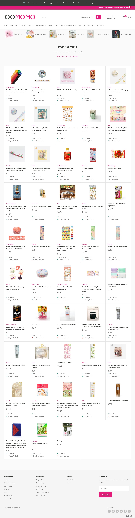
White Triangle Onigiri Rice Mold (66, 324)
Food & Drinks (99, 25)
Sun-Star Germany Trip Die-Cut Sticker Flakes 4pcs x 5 (41, 404)
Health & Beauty (9, 25)
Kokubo (84, 166)
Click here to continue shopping (67, 56)
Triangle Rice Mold (87, 168)
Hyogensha (35, 87)
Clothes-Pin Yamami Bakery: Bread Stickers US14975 (67, 129)
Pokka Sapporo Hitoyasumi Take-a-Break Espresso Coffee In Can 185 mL (16, 208)
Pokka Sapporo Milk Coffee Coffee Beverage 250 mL (92, 91)
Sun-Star (34, 401)
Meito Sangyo (112, 166)
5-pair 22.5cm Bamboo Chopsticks (118, 400)
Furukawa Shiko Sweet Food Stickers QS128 (65, 288)
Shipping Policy (41, 486)
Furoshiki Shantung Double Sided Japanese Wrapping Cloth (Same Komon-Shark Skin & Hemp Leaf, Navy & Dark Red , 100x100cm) (16, 444)
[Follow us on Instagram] (113, 511)
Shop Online (40, 480)
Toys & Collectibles (84, 25)
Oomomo (85, 125)
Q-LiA (33, 363)
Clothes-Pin (61, 125)
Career (6, 492)
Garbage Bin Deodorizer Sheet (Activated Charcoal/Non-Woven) (92, 325)
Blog (69, 483)
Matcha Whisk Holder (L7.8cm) (91, 128)
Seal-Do (84, 284)
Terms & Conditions (42, 492)
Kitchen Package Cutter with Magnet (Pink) (116, 204)
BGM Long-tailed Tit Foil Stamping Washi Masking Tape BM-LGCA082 (118, 91)
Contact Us (7, 498)
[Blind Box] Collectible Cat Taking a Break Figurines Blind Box (67, 207)
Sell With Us (8, 486)
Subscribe (105, 495)
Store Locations (9, 483)
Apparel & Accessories (67, 25)
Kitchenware (39, 25)
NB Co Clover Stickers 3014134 (91, 365)
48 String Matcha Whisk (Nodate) (41, 206)
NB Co (8, 284)
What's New (71, 480)
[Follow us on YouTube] (121, 511)
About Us (7, 480)
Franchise (7, 489)
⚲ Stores (126, 7)
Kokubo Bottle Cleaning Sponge (15, 365)
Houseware (51, 25)
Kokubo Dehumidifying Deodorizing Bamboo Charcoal (118, 328)
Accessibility (8, 495)
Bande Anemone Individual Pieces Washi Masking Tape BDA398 (16, 169)
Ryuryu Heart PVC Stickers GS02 (117, 246)
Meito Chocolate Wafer (114, 168)
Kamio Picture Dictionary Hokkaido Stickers (92, 207)
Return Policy (40, 489)
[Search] (98, 17)
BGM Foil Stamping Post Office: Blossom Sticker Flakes (41, 129)
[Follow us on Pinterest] (117, 511)
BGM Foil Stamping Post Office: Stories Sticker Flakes (41, 169)
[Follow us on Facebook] (109, 511)
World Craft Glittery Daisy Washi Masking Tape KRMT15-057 (15, 248)
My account (109, 18)
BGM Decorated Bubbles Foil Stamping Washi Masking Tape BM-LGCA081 (16, 130)
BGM (58, 87)
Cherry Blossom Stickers (64, 362)
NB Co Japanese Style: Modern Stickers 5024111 (91, 404)
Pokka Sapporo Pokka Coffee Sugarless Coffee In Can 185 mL (15, 328)
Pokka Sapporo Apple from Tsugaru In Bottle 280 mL (65, 169)
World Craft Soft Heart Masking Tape (41, 288)
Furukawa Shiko (62, 284)
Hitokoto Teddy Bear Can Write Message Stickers (15, 404)
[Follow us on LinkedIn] (129, 511)
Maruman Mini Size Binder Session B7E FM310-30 (118, 285)
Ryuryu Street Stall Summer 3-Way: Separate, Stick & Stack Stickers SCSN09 (66, 249)
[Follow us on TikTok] (125, 511)
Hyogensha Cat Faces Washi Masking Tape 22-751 (40, 91)
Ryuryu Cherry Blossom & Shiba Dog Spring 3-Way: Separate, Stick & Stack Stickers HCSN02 (67, 405)
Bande (8, 166)
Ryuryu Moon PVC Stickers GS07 (41, 246)
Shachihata (10, 87)
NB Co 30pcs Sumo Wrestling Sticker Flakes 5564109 (15, 288)
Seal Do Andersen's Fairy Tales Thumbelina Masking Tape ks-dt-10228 (92, 289)
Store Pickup (40, 483)
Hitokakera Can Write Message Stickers (41, 366)
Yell (109, 125)
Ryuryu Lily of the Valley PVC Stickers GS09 (90, 248)
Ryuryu (34, 244)
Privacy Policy (40, 495)
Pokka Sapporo (87, 87)
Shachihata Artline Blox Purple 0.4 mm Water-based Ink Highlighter (16, 91)
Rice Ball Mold (36, 324)
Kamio (84, 204)
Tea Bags (59, 441)
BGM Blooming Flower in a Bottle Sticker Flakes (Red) (117, 366)
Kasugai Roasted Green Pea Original (40, 445)
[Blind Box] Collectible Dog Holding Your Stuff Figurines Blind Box (118, 129)
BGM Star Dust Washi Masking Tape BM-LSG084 (67, 91)
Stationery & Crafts (25, 25)
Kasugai (34, 441)
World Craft (10, 244)
